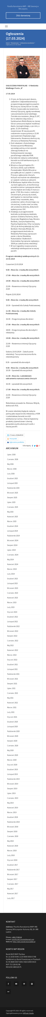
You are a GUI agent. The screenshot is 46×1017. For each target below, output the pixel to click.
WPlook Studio (28, 1013)
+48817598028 (17, 937)
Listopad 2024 (12, 531)
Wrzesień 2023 (12, 588)
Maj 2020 (10, 750)
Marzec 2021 (11, 707)
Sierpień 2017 (12, 879)
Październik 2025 (13, 488)
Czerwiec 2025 (12, 507)
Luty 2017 (10, 898)
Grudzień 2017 (12, 865)
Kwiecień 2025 (12, 516)
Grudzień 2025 (12, 478)
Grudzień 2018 (12, 817)
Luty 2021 (10, 712)
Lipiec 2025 (11, 502)
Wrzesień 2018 (12, 827)
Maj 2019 (10, 803)
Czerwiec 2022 (12, 640)
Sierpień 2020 (12, 741)
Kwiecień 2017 (12, 893)
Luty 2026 (10, 473)
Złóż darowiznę (23, 15)
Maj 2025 (10, 512)
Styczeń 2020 (12, 765)
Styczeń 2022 (12, 660)
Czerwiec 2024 (12, 555)
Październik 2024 (13, 535)
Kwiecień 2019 (12, 807)
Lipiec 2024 (11, 550)
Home (8, 43)
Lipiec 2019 (11, 793)
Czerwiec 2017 (12, 884)
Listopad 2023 (12, 583)
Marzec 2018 (11, 850)
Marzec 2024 (11, 569)
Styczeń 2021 (12, 717)
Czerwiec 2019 (12, 798)
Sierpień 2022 (12, 636)
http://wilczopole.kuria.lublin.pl (24, 942)
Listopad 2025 (12, 483)
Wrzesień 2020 (12, 736)
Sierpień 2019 (12, 788)
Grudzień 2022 (12, 617)
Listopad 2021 (12, 669)
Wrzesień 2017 (12, 874)
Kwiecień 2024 (12, 564)
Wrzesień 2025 (12, 493)
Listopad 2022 (12, 621)
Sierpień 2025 (12, 497)
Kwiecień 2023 (12, 598)
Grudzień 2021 (12, 664)
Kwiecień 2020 (12, 755)
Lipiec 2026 (11, 454)
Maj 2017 (10, 889)
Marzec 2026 (11, 469)
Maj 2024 (10, 559)
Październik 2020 (13, 731)
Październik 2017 (13, 869)
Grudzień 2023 (12, 578)
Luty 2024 (10, 574)
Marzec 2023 (11, 602)
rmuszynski (13, 439)
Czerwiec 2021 (12, 693)
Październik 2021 (13, 674)
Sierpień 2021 (12, 683)
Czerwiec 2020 (12, 745)
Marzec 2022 (11, 655)
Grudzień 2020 (12, 722)
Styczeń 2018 (12, 860)
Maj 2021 (10, 698)
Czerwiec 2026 (12, 459)
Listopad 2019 (12, 774)
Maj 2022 (10, 645)
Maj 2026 (10, 464)
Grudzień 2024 (12, 526)
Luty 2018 (10, 855)
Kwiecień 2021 (12, 702)
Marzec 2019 (11, 812)
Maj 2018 (10, 841)
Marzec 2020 (11, 760)
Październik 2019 (13, 779)
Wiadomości (15, 43)
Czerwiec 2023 (12, 593)
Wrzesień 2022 (12, 631)
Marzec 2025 (11, 521)
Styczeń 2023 (12, 612)
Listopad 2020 (12, 726)
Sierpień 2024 (12, 545)
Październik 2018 (13, 822)
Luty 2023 (10, 607)
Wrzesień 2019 (12, 784)
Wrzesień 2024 (12, 540)
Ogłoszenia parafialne (27, 43)
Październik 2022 (13, 626)
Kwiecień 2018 (12, 846)
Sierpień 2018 (12, 831)
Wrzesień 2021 (12, 679)
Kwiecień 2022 (12, 650)
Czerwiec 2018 (12, 836)
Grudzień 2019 (12, 769)
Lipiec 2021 (11, 688)
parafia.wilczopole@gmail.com (23, 939)
